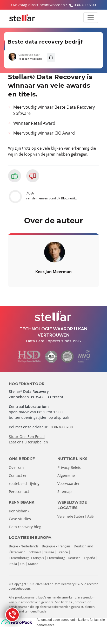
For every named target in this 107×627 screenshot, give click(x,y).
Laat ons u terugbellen (28, 442)
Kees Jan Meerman (30, 58)
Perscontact (19, 491)
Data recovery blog (25, 526)
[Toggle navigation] (90, 17)
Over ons (16, 467)
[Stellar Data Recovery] (22, 18)
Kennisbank (19, 510)
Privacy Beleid (69, 467)
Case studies (20, 518)
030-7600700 (85, 4)
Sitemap (64, 491)
